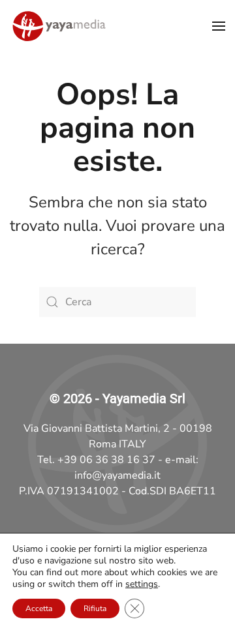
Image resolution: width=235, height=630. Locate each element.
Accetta (38, 608)
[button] (218, 26)
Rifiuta (95, 608)
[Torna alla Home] (59, 26)
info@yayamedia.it (117, 475)
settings (141, 584)
